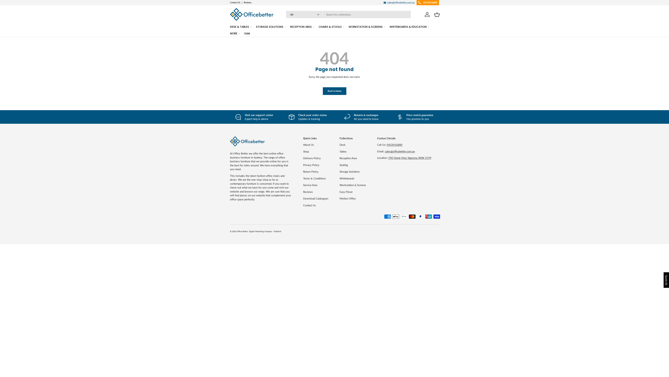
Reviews (247, 2)
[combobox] (348, 14)
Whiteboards (347, 178)
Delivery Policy (312, 158)
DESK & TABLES (239, 27)
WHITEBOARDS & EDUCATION (408, 27)
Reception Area (348, 158)
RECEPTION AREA (301, 27)
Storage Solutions (350, 171)
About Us (308, 144)
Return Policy (310, 171)
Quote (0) (666, 280)
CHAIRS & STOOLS (330, 27)
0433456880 (394, 144)
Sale (247, 33)
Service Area (310, 185)
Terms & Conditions (314, 178)
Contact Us (235, 2)
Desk (342, 144)
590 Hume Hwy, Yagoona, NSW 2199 (409, 157)
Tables (343, 151)
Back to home (334, 91)
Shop (306, 151)
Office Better (242, 231)
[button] (437, 14)
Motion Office (348, 198)
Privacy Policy (311, 165)
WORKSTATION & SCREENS (366, 27)
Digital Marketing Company (260, 231)
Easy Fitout (346, 191)
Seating (344, 165)
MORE (233, 33)
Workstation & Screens (353, 185)
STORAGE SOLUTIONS (269, 27)
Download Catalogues (315, 198)
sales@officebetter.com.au (400, 151)
